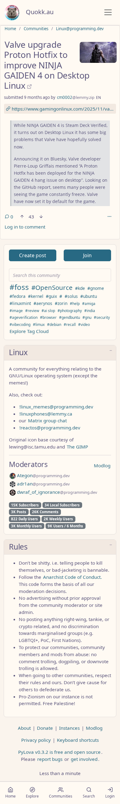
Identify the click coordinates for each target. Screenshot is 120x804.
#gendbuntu (69, 317)
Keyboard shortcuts (78, 740)
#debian (54, 324)
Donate (45, 728)
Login (110, 796)
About (24, 728)
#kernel (35, 296)
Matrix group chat (47, 420)
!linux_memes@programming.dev (56, 407)
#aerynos (43, 303)
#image (16, 310)
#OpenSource (52, 287)
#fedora (18, 296)
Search (89, 796)
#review (32, 310)
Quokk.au (40, 12)
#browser (48, 317)
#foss (19, 287)
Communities (36, 28)
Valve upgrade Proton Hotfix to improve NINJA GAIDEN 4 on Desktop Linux (47, 65)
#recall (70, 324)
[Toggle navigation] (108, 12)
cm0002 (75, 97)
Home (10, 28)
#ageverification (24, 317)
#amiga (88, 303)
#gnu (86, 317)
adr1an (43, 484)
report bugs (49, 759)
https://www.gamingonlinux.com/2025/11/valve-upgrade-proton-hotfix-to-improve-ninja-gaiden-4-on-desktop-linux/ (63, 109)
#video (84, 324)
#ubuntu (88, 296)
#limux (39, 324)
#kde (80, 288)
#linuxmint (20, 303)
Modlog (102, 465)
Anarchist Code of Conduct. (72, 577)
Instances (69, 728)
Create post (32, 255)
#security (102, 317)
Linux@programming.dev (80, 28)
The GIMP (77, 447)
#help (75, 303)
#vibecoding (20, 324)
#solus (71, 296)
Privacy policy (36, 740)
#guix (51, 296)
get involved (84, 759)
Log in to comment (25, 227)
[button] (60, 352)
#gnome (95, 288)
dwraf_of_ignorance (56, 492)
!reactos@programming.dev (49, 427)
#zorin (61, 303)
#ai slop (48, 310)
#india (89, 310)
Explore (32, 796)
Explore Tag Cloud (29, 331)
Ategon (43, 475)
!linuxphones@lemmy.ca (45, 414)
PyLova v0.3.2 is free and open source (59, 752)
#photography (70, 310)
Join (87, 255)
